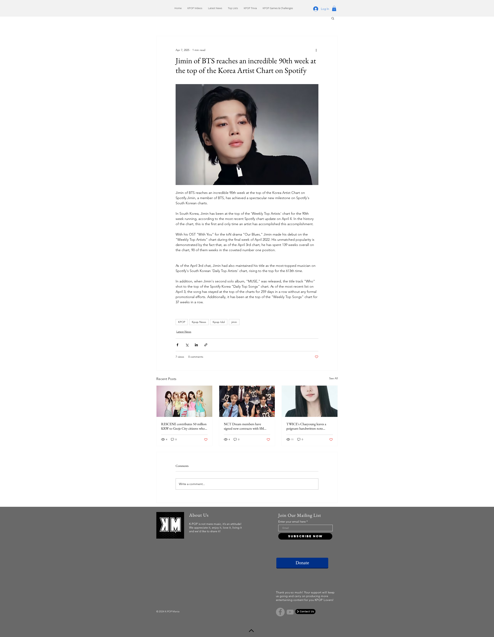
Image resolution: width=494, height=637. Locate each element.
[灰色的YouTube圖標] (290, 612)
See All (333, 378)
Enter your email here (292, 521)
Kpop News (199, 322)
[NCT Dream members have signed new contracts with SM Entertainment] (247, 401)
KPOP (181, 322)
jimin (234, 322)
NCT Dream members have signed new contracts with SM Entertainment (244, 426)
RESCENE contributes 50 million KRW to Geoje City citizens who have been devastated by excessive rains (184, 426)
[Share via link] (206, 345)
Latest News (183, 331)
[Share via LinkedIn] (196, 345)
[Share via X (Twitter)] (187, 345)
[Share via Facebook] (177, 345)
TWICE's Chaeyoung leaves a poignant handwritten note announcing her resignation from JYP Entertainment (308, 426)
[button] (334, 8)
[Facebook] (280, 612)
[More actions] (316, 50)
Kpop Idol (219, 322)
